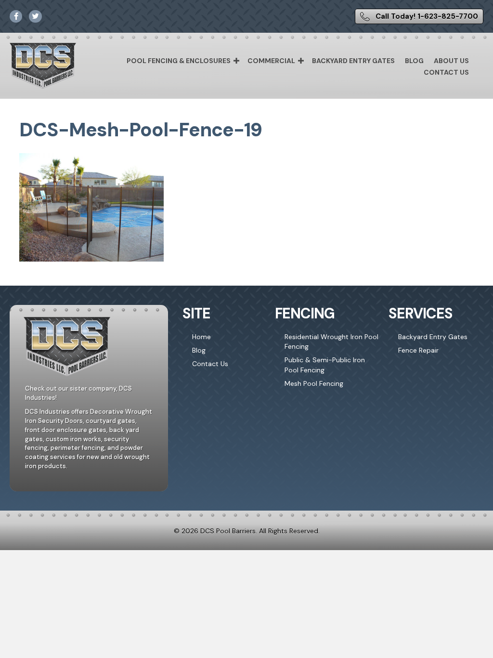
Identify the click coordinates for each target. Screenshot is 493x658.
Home (201, 336)
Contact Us (446, 72)
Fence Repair (418, 350)
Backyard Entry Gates (353, 60)
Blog (414, 60)
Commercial (271, 60)
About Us (451, 60)
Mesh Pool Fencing (314, 383)
